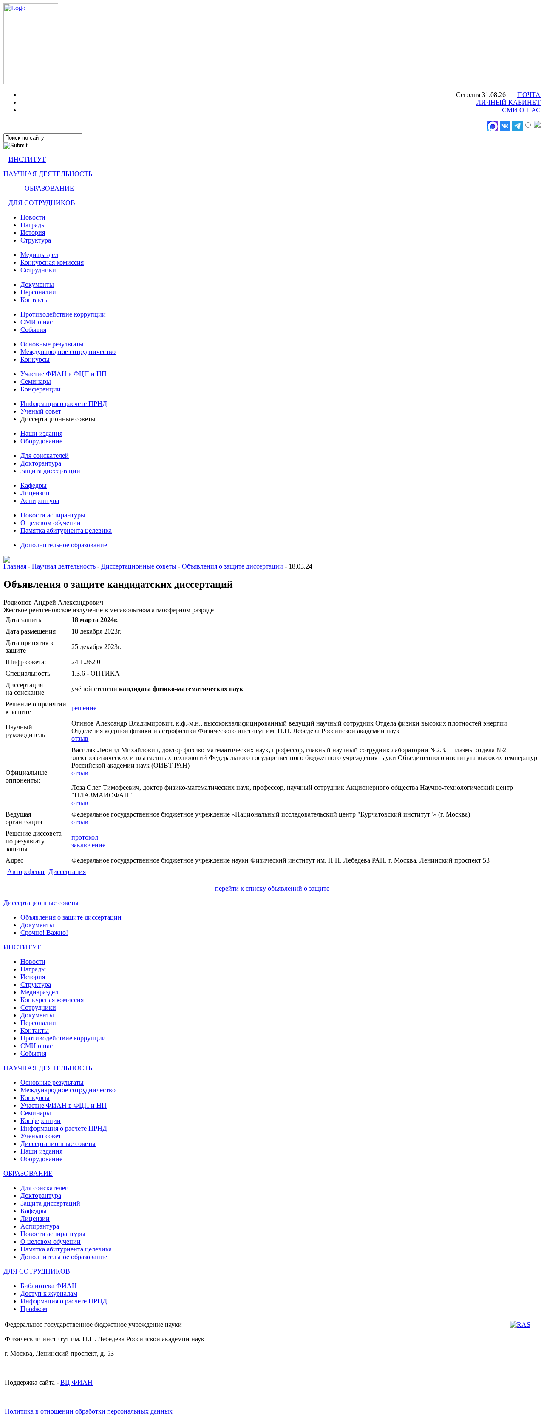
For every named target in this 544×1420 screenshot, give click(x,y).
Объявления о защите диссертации (232, 566)
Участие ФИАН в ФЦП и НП (63, 373)
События (33, 329)
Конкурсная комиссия (52, 262)
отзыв (79, 738)
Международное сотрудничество (68, 351)
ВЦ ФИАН (76, 1382)
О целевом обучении (50, 522)
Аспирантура (39, 500)
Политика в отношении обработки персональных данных (89, 1411)
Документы (37, 284)
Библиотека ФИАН (48, 1285)
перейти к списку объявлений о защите (272, 888)
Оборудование (41, 441)
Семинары (35, 381)
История (32, 232)
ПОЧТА (529, 94)
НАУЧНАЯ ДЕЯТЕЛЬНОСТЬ (47, 173)
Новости (32, 217)
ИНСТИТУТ (27, 159)
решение (83, 707)
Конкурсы (35, 359)
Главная (14, 566)
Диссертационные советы (138, 566)
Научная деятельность (64, 566)
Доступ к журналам (48, 1293)
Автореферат (26, 871)
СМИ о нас (36, 322)
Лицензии (35, 493)
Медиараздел (39, 254)
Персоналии (38, 292)
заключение (88, 845)
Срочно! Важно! (44, 932)
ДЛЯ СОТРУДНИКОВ (41, 202)
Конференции (40, 389)
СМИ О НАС (521, 110)
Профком (33, 1308)
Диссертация (67, 871)
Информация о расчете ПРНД (63, 403)
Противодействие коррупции (63, 314)
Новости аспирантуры (52, 515)
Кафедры (33, 485)
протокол (84, 837)
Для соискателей (44, 455)
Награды (33, 225)
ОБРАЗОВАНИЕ (49, 188)
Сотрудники (38, 270)
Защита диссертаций (50, 470)
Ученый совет (40, 411)
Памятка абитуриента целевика (66, 530)
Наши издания (41, 433)
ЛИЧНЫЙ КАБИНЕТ (508, 102)
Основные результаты (52, 344)
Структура (35, 240)
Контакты (34, 299)
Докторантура (40, 463)
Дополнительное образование (63, 545)
